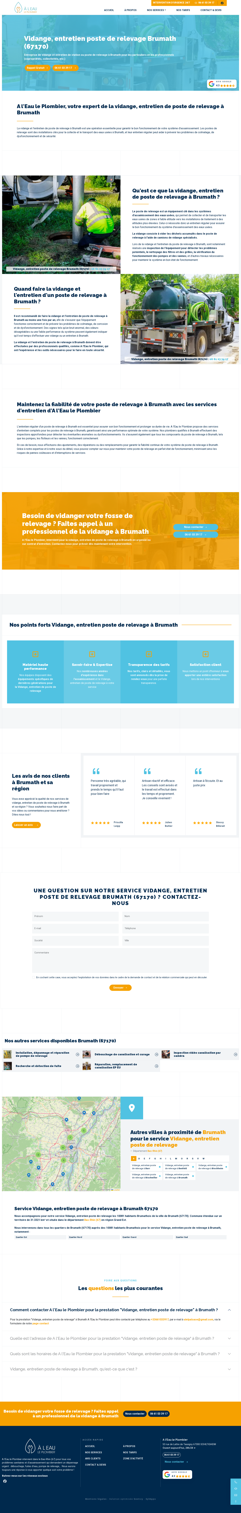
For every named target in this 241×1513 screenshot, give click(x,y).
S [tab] (192, 1158)
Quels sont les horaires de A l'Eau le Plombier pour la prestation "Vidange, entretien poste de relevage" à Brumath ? (115, 1353)
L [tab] (170, 1158)
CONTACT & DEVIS (211, 10)
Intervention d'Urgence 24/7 (171, 2)
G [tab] (155, 1158)
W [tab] (203, 1158)
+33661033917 (160, 1319)
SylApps (151, 1499)
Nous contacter (193, 527)
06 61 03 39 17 (206, 2)
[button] (71, 1147)
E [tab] (144, 1158)
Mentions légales (96, 1499)
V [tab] (198, 1158)
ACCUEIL (109, 10)
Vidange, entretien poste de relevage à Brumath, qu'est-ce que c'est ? (73, 1369)
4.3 (217, 85)
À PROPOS (130, 10)
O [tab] (182, 1158)
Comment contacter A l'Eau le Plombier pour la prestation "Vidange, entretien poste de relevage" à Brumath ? (114, 1309)
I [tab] (165, 1158)
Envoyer (118, 987)
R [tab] (187, 1158)
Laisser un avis (23, 824)
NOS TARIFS (183, 10)
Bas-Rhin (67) (92, 1219)
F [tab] (149, 1158)
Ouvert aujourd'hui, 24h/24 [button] (178, 1448)
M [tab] (176, 1158)
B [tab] (133, 1158)
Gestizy (138, 1499)
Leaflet (116, 1189)
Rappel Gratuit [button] (35, 67)
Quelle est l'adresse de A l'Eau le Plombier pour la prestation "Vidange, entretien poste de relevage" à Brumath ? (112, 1338)
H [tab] (160, 1158)
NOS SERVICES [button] (155, 10)
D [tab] (139, 1158)
